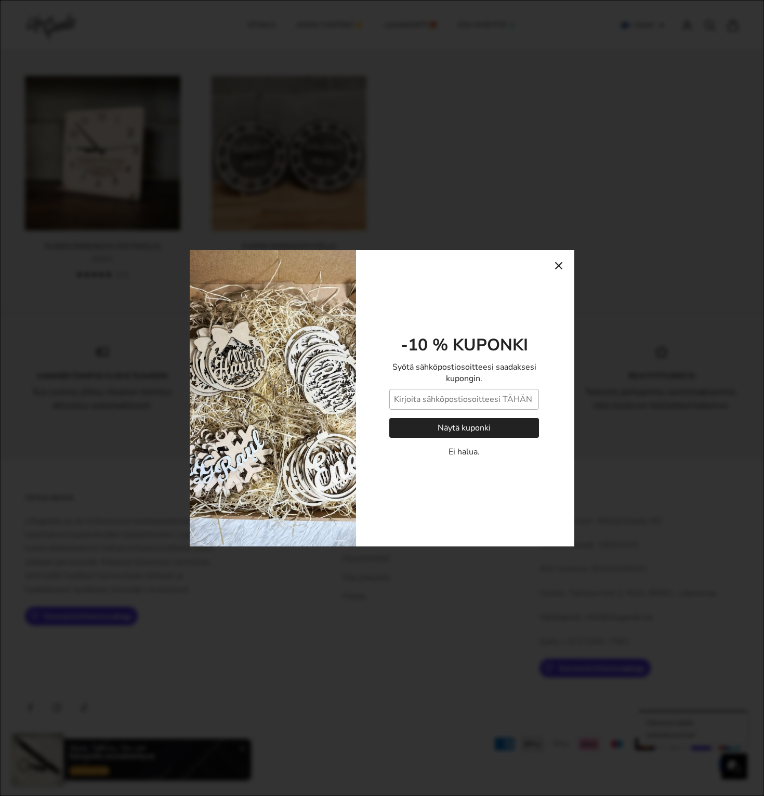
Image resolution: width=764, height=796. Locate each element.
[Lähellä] (558, 265)
